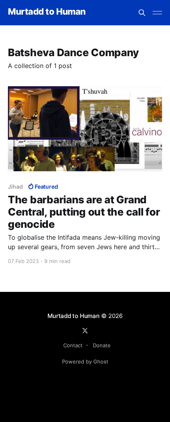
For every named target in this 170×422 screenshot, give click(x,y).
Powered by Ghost (85, 361)
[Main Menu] (157, 13)
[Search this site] (142, 12)
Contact (73, 345)
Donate (102, 345)
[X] (85, 330)
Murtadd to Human (47, 12)
